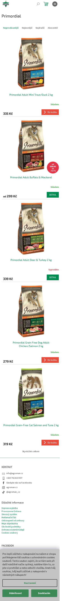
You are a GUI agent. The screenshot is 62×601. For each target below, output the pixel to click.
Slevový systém (9, 514)
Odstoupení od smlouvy (13, 520)
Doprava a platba (10, 508)
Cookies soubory (10, 532)
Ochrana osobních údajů (13, 529)
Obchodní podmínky (11, 526)
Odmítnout (15, 593)
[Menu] (55, 4)
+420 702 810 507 (14, 478)
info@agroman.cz (14, 473)
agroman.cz (11, 487)
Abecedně (53, 28)
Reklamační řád (9, 517)
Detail (52, 194)
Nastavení (30, 583)
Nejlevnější (27, 28)
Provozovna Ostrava (11, 511)
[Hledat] (38, 4)
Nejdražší (40, 28)
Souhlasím (44, 593)
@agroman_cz (13, 492)
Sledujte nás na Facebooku (19, 482)
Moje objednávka (10, 523)
